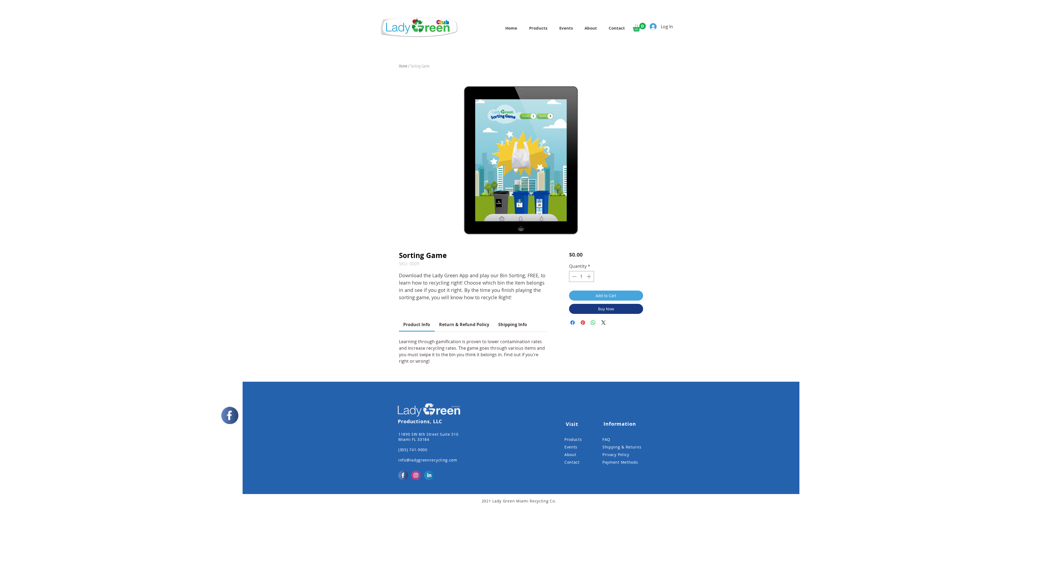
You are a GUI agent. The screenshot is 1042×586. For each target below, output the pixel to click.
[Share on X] (603, 322)
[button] (639, 27)
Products (573, 439)
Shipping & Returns (621, 447)
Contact (572, 462)
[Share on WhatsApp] (593, 322)
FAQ (606, 439)
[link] (416, 324)
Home (403, 66)
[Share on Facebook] (572, 322)
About (570, 454)
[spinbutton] (581, 276)
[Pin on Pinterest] (583, 322)
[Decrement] (573, 276)
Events (570, 447)
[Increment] (589, 276)
